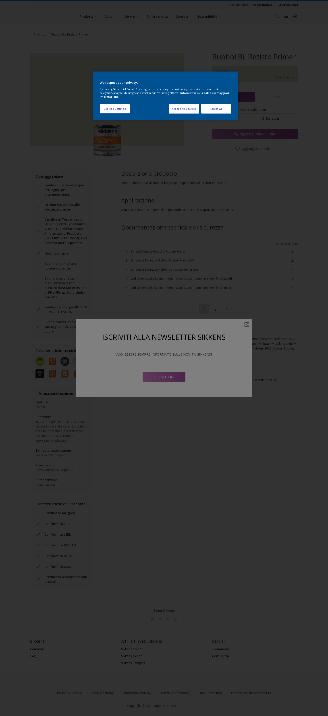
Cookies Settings (115, 108)
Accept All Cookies (184, 108)
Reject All (216, 108)
